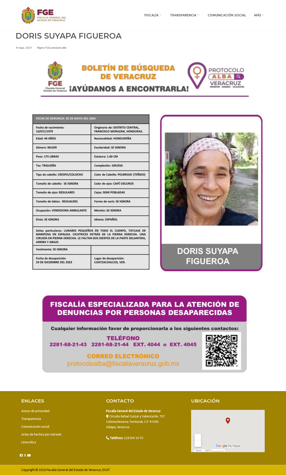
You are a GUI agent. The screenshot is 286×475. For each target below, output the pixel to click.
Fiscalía (152, 15)
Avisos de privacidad (35, 411)
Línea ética (28, 442)
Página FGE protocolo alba (51, 47)
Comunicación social (35, 426)
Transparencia (183, 15)
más (257, 15)
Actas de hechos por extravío (41, 434)
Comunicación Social (227, 15)
